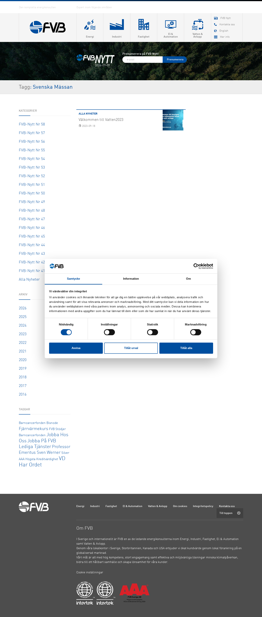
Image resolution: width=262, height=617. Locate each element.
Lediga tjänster (35, 446)
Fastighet (111, 506)
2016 (22, 395)
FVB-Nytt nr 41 (32, 271)
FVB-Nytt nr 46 (32, 228)
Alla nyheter (29, 280)
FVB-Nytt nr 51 (32, 185)
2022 (22, 343)
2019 (22, 369)
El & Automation (132, 506)
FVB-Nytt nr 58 (32, 124)
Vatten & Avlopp (157, 506)
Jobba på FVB (41, 441)
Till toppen (225, 513)
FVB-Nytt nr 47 (32, 219)
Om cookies (180, 506)
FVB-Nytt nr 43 (32, 254)
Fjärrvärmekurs (33, 429)
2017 (22, 386)
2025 (22, 317)
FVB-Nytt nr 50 (32, 193)
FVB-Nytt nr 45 (32, 236)
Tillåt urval (131, 348)
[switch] (109, 332)
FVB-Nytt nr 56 (32, 142)
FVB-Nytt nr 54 (32, 159)
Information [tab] (131, 278)
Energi (80, 506)
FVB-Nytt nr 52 (32, 176)
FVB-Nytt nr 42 (32, 262)
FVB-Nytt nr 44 (32, 245)
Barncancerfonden (32, 423)
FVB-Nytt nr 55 (32, 150)
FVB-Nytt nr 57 (32, 133)
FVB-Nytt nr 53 (32, 168)
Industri (95, 506)
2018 (22, 377)
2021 (22, 351)
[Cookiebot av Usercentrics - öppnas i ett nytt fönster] (196, 266)
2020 (22, 360)
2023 (22, 334)
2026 (22, 308)
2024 (22, 326)
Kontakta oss (227, 506)
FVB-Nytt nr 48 (32, 211)
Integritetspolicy (203, 506)
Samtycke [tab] (73, 278)
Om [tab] (188, 278)
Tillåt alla (186, 348)
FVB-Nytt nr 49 (32, 202)
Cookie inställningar (89, 572)
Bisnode (52, 423)
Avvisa (76, 348)
